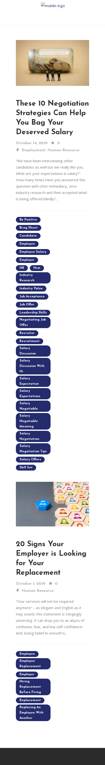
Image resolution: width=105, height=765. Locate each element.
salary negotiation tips (33, 448)
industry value (31, 288)
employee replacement (30, 663)
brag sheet (29, 227)
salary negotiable (29, 406)
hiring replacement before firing (30, 687)
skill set (26, 467)
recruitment (30, 341)
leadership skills (33, 312)
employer (27, 260)
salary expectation (29, 381)
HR (22, 268)
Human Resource (63, 150)
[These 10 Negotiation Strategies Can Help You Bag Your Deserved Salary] (52, 62)
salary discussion (28, 351)
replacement (30, 700)
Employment (33, 150)
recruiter (27, 333)
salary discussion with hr (32, 366)
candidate (28, 235)
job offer (27, 304)
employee (27, 243)
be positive (28, 219)
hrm (36, 268)
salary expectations (30, 393)
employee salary (33, 251)
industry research (27, 277)
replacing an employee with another (31, 713)
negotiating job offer (33, 322)
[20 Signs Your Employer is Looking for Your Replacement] (52, 503)
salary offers (30, 459)
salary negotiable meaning (29, 421)
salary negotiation (29, 436)
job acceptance (32, 296)
